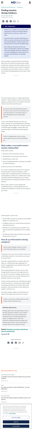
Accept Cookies (16, 426)
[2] (16, 235)
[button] (18, 21)
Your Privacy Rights (16, 417)
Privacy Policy (12, 413)
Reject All (16, 422)
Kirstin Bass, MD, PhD (8, 15)
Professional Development (8, 7)
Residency (20, 7)
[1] (7, 99)
